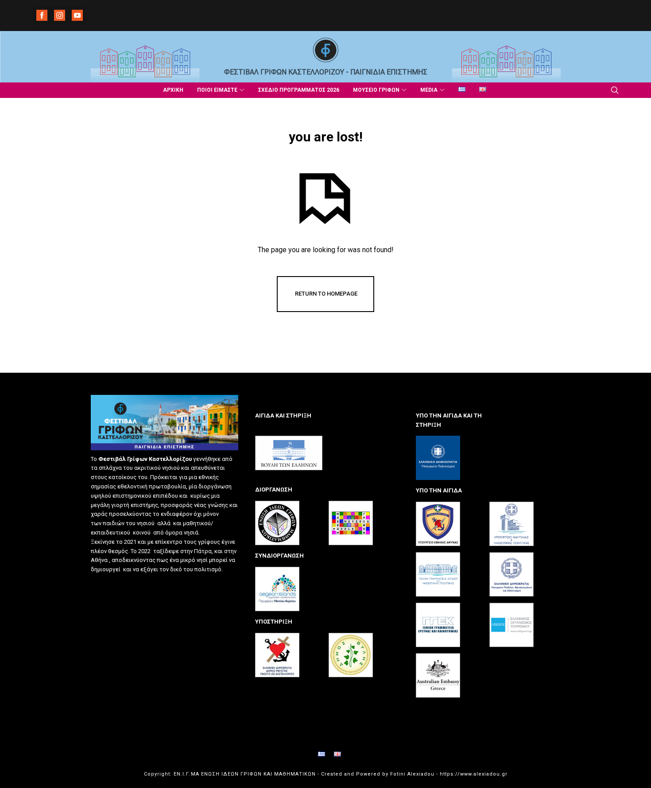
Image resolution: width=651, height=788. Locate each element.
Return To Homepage (326, 293)
